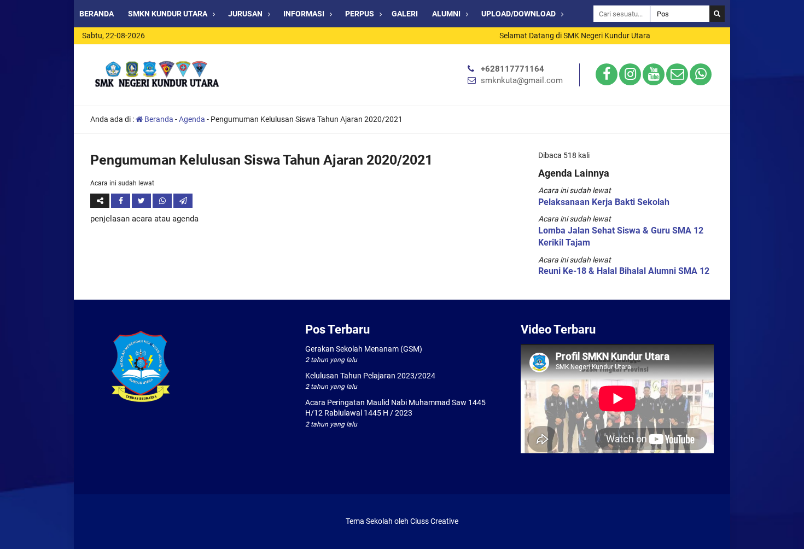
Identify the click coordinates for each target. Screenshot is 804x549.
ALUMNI (446, 13)
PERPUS (359, 13)
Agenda (192, 119)
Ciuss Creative (434, 521)
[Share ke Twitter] (142, 200)
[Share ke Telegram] (183, 200)
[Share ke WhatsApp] (163, 200)
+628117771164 (512, 69)
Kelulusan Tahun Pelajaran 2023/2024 (370, 375)
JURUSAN (245, 13)
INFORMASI (303, 13)
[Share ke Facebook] (121, 200)
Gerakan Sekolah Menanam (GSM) (363, 348)
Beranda (158, 119)
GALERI (405, 13)
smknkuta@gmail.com (522, 80)
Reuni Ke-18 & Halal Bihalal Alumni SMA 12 (623, 271)
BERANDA (96, 13)
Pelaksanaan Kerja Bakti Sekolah (603, 202)
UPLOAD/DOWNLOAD (518, 13)
